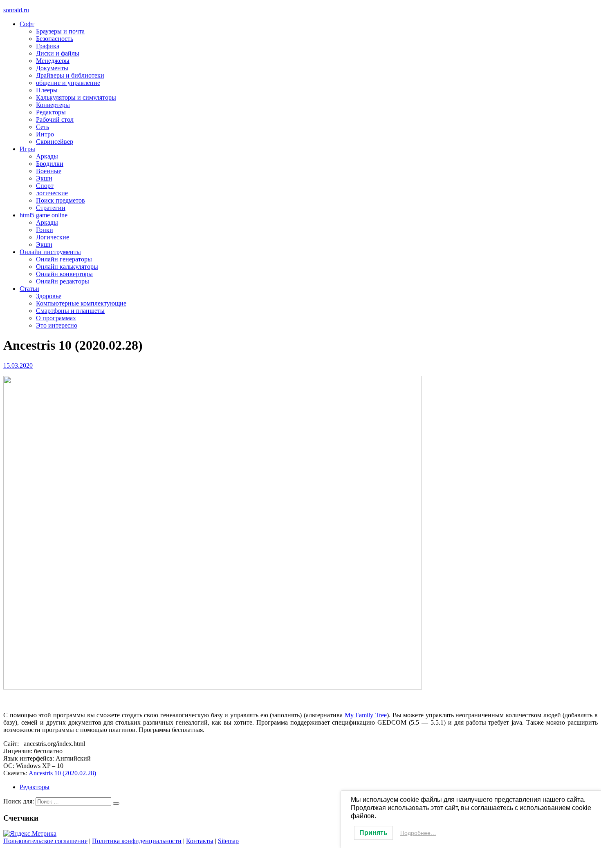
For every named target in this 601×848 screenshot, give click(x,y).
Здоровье (48, 295)
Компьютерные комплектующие (81, 303)
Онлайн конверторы (64, 273)
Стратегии (50, 207)
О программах (56, 318)
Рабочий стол (55, 119)
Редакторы (51, 112)
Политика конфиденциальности (137, 840)
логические (52, 193)
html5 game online (43, 215)
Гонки (44, 229)
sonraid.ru (16, 10)
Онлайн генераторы (64, 259)
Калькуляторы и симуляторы (76, 97)
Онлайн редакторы (62, 281)
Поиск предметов (60, 200)
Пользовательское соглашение (45, 840)
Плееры (47, 90)
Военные (48, 170)
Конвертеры (53, 104)
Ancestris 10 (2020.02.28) (62, 773)
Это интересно (56, 325)
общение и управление (68, 82)
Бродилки (49, 163)
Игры (27, 148)
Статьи (29, 288)
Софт (27, 23)
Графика (47, 45)
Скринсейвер (54, 141)
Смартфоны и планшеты (70, 310)
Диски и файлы (57, 53)
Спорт (45, 185)
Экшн (44, 178)
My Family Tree (366, 715)
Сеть (42, 126)
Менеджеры (53, 60)
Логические (52, 237)
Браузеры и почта (60, 31)
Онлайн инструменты (50, 251)
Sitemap (228, 840)
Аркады (47, 156)
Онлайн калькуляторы (67, 266)
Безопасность (54, 38)
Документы (52, 68)
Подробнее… (418, 833)
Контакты (199, 840)
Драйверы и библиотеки (70, 75)
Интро (45, 134)
